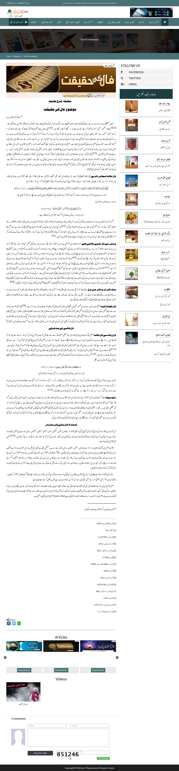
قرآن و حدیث (154, 21)
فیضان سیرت (129, 21)
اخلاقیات (100, 21)
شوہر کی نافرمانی (165, 304)
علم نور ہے (88, 21)
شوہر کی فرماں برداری (162, 295)
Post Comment (103, 758)
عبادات (141, 21)
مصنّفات (34, 21)
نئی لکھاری (166, 316)
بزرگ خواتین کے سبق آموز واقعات (157, 233)
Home (8, 56)
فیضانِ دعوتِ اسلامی (73, 21)
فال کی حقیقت (165, 147)
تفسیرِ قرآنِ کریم (164, 121)
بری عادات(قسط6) (163, 277)
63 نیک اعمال (164, 110)
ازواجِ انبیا (166, 214)
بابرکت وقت (165, 240)
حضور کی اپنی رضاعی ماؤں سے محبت (157, 165)
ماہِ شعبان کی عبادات (163, 202)
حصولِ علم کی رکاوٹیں (163, 270)
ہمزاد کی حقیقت (23, 704)
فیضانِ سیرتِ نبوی (163, 159)
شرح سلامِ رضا (164, 184)
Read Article (24, 670)
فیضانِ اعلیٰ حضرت (164, 177)
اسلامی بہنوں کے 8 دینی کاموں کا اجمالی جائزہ (156, 343)
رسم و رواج (166, 251)
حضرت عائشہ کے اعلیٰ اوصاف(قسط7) (157, 221)
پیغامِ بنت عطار (164, 103)
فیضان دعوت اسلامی (163, 334)
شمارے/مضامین (46, 21)
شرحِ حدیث (165, 140)
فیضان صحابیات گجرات (162, 353)
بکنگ (59, 21)
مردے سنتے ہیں (164, 128)
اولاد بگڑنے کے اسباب (161, 322)
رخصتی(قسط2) (165, 258)
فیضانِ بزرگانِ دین (114, 21)
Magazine (17, 56)
